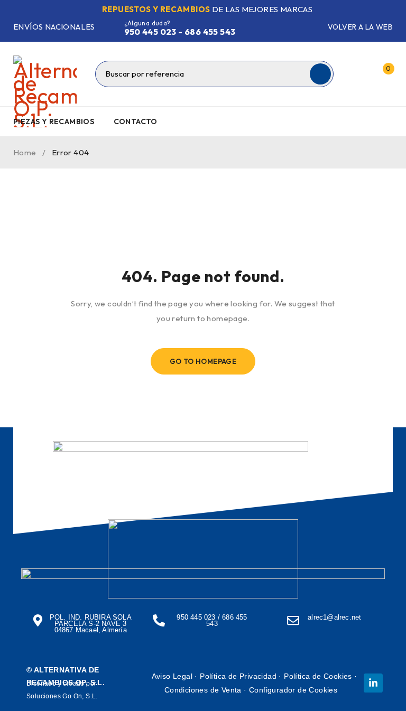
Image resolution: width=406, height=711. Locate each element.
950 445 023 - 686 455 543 (180, 31)
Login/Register (360, 74)
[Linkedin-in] (373, 683)
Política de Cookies (318, 676)
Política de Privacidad (238, 676)
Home (24, 152)
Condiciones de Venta (203, 690)
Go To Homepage (203, 361)
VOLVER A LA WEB (360, 27)
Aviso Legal (172, 676)
